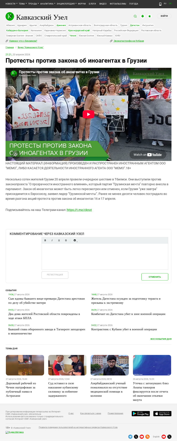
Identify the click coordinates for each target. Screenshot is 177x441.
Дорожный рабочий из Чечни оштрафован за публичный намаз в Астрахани (21, 389)
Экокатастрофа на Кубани (128, 40)
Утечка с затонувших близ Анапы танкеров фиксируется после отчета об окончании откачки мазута (151, 391)
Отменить (155, 277)
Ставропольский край (55, 35)
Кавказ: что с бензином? (23, 40)
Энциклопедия (66, 4)
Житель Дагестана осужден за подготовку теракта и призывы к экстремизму (126, 300)
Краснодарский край (79, 30)
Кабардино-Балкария (17, 30)
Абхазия (10, 25)
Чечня (73, 35)
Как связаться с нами (90, 413)
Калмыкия (36, 30)
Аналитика (46, 4)
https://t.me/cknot (79, 210)
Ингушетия (147, 25)
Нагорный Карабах (101, 30)
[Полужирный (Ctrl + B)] (45, 240)
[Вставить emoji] (74, 240)
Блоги (92, 4)
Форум (82, 4)
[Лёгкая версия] (160, 4)
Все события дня (161, 339)
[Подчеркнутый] (58, 240)
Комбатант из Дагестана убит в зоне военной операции (128, 314)
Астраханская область (79, 25)
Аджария (21, 25)
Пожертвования (115, 413)
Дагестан (134, 25)
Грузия (123, 25)
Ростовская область (151, 30)
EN (170, 3)
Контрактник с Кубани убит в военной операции (124, 329)
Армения (61, 25)
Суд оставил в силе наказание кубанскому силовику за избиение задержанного (63, 389)
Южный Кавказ (105, 35)
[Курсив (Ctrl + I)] (52, 240)
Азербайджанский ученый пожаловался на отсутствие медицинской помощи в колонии (109, 389)
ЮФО (117, 35)
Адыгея (33, 25)
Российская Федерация (126, 30)
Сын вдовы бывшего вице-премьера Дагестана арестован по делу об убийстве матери (46, 300)
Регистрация (55, 274)
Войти (164, 16)
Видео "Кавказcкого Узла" (30, 47)
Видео (102, 4)
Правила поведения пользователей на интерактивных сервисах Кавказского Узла (78, 427)
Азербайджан (47, 25)
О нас (71, 413)
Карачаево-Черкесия (55, 30)
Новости (11, 4)
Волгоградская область (106, 25)
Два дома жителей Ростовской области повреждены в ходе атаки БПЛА (44, 316)
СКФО (39, 35)
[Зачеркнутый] (65, 240)
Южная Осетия (86, 35)
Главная (10, 47)
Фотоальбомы (118, 4)
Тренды (32, 4)
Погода (133, 4)
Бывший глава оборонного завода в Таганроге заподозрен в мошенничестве (46, 331)
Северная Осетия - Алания (19, 35)
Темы (22, 4)
